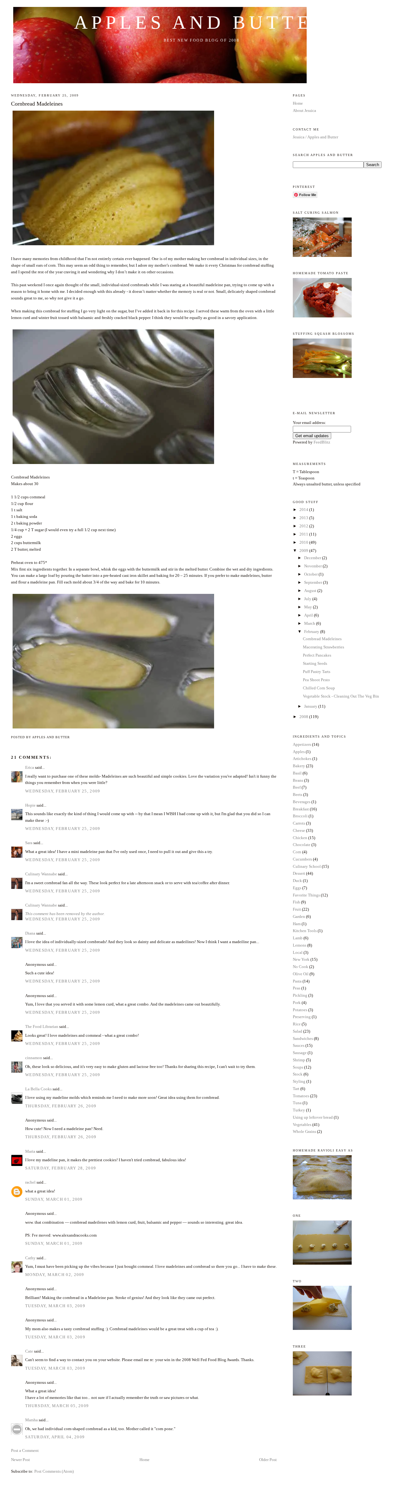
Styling (299, 1081)
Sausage (300, 1052)
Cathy (30, 1258)
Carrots (299, 823)
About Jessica (304, 110)
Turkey (299, 1110)
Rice (297, 1024)
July (308, 598)
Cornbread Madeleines (37, 104)
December (313, 557)
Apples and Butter (201, 22)
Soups (298, 1067)
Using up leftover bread (313, 1117)
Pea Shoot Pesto (316, 679)
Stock (298, 1074)
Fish (296, 902)
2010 (304, 542)
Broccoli (300, 816)
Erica (29, 767)
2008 (304, 716)
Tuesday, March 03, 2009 (55, 1305)
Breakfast (301, 809)
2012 (304, 526)
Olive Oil (301, 973)
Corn (297, 852)
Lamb (298, 938)
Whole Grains (304, 1131)
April (309, 615)
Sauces (298, 1045)
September (313, 582)
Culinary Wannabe (41, 874)
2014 (304, 509)
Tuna (297, 1102)
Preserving (302, 1016)
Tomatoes (301, 1095)
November (313, 566)
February (312, 631)
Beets (297, 794)
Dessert (299, 873)
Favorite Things (306, 895)
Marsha (31, 1420)
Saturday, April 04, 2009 (55, 1437)
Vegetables (302, 1124)
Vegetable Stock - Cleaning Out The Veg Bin (341, 696)
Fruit (297, 909)
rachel (30, 1182)
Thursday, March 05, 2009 (57, 1405)
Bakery (299, 765)
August (310, 590)
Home (144, 1459)
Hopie (30, 805)
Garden (299, 916)
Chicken (300, 837)
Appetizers (302, 744)
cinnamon (33, 1057)
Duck (297, 880)
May (308, 607)
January (311, 706)
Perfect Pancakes (317, 655)
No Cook (300, 966)
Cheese (299, 830)
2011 (304, 534)
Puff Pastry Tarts (316, 671)
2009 (304, 550)
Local (298, 952)
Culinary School (307, 866)
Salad (297, 1031)
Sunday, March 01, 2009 (54, 1199)
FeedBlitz (322, 442)
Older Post (268, 1459)
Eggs (297, 887)
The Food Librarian (41, 1026)
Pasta (297, 981)
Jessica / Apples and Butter (315, 137)
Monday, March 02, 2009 (54, 1274)
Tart (296, 1088)
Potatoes (300, 1009)
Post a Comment (25, 1450)
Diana (30, 933)
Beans (298, 780)
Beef (297, 787)
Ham (297, 923)
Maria (30, 1151)
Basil (297, 773)
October (311, 574)
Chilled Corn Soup (319, 688)
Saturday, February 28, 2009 (60, 1168)
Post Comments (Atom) (54, 1471)
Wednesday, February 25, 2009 (62, 791)
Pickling (300, 995)
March (310, 623)
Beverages (301, 801)
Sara (28, 842)
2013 (304, 517)
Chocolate (301, 844)
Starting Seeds (315, 663)
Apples (299, 751)
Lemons (299, 945)
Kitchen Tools (305, 930)
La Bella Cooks (38, 1089)
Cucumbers (302, 859)
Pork (297, 1002)
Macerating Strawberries (323, 647)
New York (301, 959)
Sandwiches (303, 1038)
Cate (29, 1351)
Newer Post (20, 1459)
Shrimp (299, 1060)
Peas (296, 988)
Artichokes (302, 758)
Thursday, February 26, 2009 (60, 1106)
